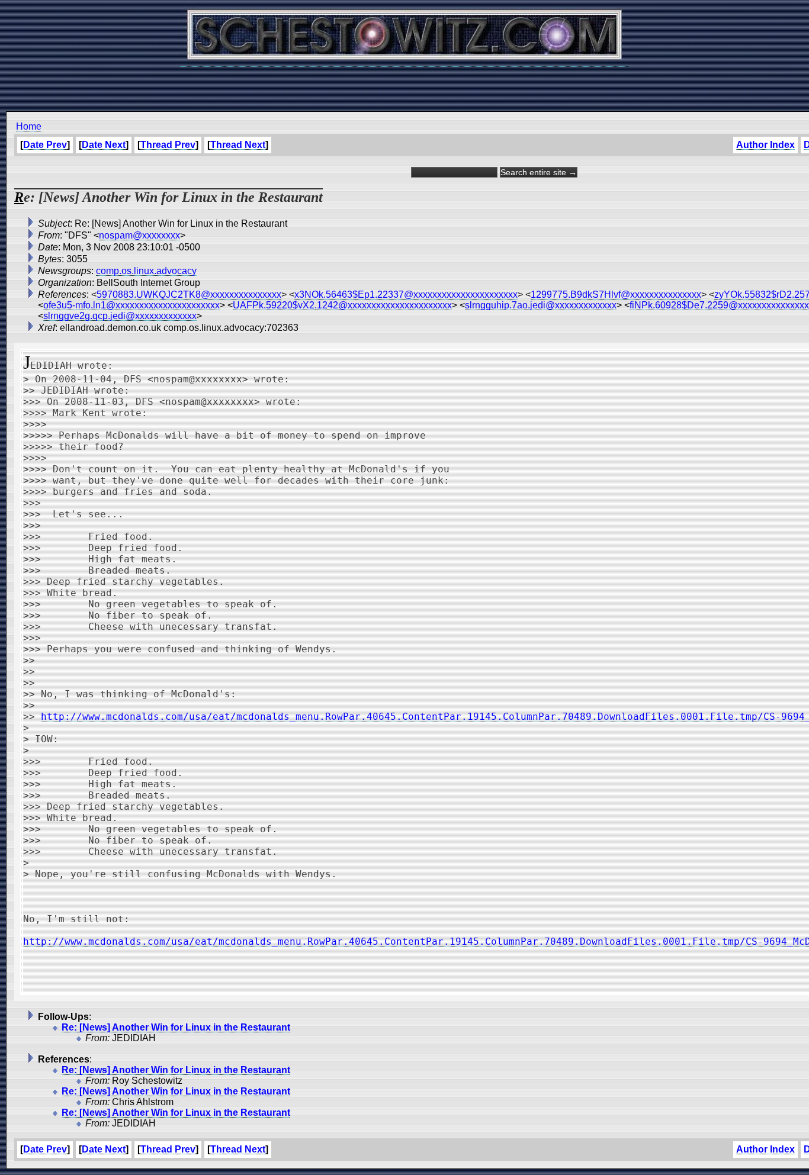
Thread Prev (167, 145)
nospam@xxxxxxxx (139, 235)
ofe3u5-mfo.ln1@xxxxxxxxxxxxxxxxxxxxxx (131, 305)
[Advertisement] (404, 83)
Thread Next (237, 145)
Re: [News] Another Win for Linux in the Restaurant (176, 1027)
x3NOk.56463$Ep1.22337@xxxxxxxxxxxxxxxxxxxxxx (406, 294)
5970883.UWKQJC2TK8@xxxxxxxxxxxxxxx (189, 294)
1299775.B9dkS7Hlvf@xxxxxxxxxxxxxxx (616, 294)
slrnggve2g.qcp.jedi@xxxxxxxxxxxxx (120, 316)
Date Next (104, 145)
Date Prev (45, 145)
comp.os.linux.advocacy (146, 271)
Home (28, 126)
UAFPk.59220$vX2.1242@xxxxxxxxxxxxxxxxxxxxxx (342, 305)
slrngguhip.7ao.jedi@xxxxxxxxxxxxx (541, 305)
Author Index (765, 145)
